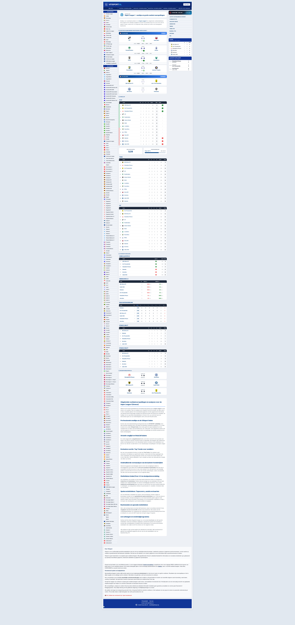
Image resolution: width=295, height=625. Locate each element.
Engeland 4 (108, 207)
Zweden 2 (108, 532)
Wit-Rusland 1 (109, 512)
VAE (107, 495)
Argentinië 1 (108, 74)
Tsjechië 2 (108, 467)
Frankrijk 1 (108, 242)
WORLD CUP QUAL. (110, 521)
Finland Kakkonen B (110, 237)
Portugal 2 (108, 418)
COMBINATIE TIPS (173, 19)
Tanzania (108, 461)
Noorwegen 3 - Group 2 (111, 381)
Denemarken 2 (109, 169)
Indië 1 (107, 276)
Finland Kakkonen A (110, 235)
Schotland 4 (108, 439)
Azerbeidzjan (109, 102)
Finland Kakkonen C (110, 240)
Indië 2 (107, 278)
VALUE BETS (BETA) (174, 21)
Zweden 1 (108, 530)
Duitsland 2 (108, 175)
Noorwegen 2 (109, 377)
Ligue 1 (107, 22)
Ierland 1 (108, 268)
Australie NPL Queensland (111, 91)
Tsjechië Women (109, 478)
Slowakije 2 (108, 450)
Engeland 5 (108, 210)
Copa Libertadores (110, 158)
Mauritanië (108, 356)
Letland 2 (108, 336)
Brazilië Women (109, 132)
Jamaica (107, 304)
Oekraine (108, 386)
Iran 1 (107, 285)
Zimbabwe (108, 523)
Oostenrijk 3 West (110, 401)
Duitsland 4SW (109, 186)
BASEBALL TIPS (173, 31)
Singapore (108, 446)
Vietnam (108, 508)
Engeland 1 (108, 201)
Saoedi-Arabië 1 (109, 431)
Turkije (107, 482)
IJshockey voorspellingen (140, 8)
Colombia (108, 152)
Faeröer (107, 227)
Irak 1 (107, 283)
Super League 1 (109, 52)
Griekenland (108, 255)
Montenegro (108, 362)
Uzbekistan (108, 493)
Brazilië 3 (108, 128)
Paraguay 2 (108, 405)
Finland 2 (108, 231)
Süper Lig (108, 28)
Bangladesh (108, 106)
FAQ (170, 35)
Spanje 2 (108, 457)
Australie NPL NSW (110, 89)
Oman (107, 390)
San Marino (108, 429)
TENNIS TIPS (172, 28)
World (107, 515)
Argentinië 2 (108, 76)
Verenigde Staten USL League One (111, 504)
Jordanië (108, 308)
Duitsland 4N (108, 182)
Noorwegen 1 (109, 375)
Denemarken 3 (109, 171)
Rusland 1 (108, 424)
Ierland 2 (108, 270)
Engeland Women (109, 218)
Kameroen (108, 310)
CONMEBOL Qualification (111, 63)
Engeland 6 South (109, 214)
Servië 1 (107, 441)
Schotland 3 (108, 437)
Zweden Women (109, 538)
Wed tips (111, 8)
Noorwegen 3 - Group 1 (111, 379)
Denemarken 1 (109, 167)
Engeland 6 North (109, 212)
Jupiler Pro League (110, 31)
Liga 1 (107, 39)
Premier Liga (108, 46)
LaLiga (107, 16)
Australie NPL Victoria (110, 98)
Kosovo (107, 328)
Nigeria (107, 371)
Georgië (107, 250)
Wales (107, 510)
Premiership (108, 37)
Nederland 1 (108, 364)
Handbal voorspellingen (169, 8)
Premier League (109, 13)
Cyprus (107, 164)
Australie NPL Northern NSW (111, 87)
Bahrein (107, 104)
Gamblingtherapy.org (154, 604)
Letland (107, 334)
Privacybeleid (145, 601)
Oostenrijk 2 (108, 394)
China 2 (107, 149)
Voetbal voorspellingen (125, 8)
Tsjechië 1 (108, 465)
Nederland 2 (108, 366)
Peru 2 (107, 409)
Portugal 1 (108, 416)
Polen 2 (107, 414)
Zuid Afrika (108, 525)
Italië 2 (107, 293)
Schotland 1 (108, 433)
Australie (108, 83)
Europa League (109, 56)
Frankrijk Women (109, 248)
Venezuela (108, 497)
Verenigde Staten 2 (110, 502)
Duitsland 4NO (109, 184)
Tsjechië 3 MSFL (109, 474)
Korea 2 (107, 326)
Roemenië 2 (108, 422)
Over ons (151, 601)
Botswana (108, 121)
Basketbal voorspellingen (155, 8)
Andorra (108, 72)
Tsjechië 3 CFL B (109, 472)
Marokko (108, 353)
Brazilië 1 (108, 124)
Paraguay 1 (108, 403)
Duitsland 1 (108, 173)
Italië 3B (107, 298)
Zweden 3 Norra (109, 534)
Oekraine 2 (108, 388)
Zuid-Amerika (109, 527)
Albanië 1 (108, 68)
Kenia (107, 317)
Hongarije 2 (108, 265)
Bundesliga (108, 18)
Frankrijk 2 (108, 244)
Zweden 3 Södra (109, 536)
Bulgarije (108, 134)
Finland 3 (108, 233)
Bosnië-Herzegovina (110, 119)
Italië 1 (107, 291)
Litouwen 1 (108, 341)
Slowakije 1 (108, 448)
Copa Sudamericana (110, 160)
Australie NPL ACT (110, 85)
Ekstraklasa (108, 33)
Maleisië (108, 347)
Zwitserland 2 (109, 542)
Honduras (108, 261)
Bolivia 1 (107, 117)
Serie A (107, 20)
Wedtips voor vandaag (184, 8)
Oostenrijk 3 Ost (109, 399)
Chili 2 (107, 145)
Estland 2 (108, 222)
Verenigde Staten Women (111, 506)
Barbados (108, 109)
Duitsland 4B (108, 179)
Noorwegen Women (110, 383)
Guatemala (108, 259)
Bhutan (107, 115)
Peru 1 (107, 407)
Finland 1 (108, 229)
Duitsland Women (109, 190)
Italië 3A (107, 295)
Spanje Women (109, 459)
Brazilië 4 (108, 130)
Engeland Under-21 (110, 216)
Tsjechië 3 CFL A (109, 469)
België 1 (107, 111)
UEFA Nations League (110, 61)
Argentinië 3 (108, 78)
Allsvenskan (108, 48)
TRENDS (171, 26)
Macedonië (108, 345)
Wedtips (160, 566)
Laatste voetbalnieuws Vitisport (178, 16)
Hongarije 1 (108, 263)
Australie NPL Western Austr (111, 100)
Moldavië (108, 360)
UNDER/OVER (172, 23)
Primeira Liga (109, 26)
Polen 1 (107, 411)
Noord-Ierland (109, 373)
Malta (107, 351)
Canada (107, 136)
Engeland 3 (108, 205)
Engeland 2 (108, 203)
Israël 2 (107, 289)
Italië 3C (107, 300)
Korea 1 (107, 323)
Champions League (110, 54)
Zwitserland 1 (109, 540)
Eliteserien (108, 50)
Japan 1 (107, 306)
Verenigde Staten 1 (110, 499)
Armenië (108, 81)
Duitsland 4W (109, 188)
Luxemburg (108, 343)
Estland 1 (108, 220)
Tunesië (107, 480)
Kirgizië (107, 319)
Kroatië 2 (108, 332)
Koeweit (108, 321)
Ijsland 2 (108, 274)
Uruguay (108, 489)
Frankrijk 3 (108, 246)
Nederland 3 (108, 368)
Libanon (107, 338)
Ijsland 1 (107, 272)
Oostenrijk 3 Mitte (110, 396)
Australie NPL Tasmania (111, 96)
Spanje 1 (108, 454)
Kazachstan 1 (108, 313)
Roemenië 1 (108, 420)
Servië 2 (108, 444)
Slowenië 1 (108, 452)
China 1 (107, 147)
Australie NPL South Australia (111, 94)
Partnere (172, 33)
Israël (107, 287)
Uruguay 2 (108, 491)
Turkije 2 (108, 484)
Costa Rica (108, 162)
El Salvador (108, 199)
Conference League (110, 59)
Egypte (107, 197)
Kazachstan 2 (109, 315)
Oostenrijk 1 (108, 392)
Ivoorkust (108, 302)
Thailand (108, 463)
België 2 (107, 113)
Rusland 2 (108, 426)
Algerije (107, 70)
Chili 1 (107, 143)
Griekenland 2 (109, 257)
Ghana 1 (107, 252)
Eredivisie (108, 24)
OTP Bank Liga (109, 43)
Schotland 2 (108, 435)
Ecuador (108, 192)
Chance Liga (108, 35)
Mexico (107, 358)
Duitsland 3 (108, 177)
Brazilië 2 (108, 126)
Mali (107, 349)
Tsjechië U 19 (109, 476)
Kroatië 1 (108, 330)
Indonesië (108, 280)
